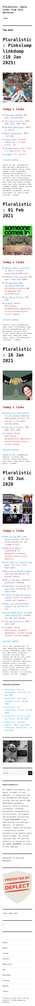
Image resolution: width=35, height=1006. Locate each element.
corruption (15, 457)
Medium (6, 986)
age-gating (20, 167)
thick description (23, 337)
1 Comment (15, 195)
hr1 (28, 329)
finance (14, 459)
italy (15, 184)
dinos (17, 175)
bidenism (14, 169)
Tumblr (6, 991)
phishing (6, 663)
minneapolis (18, 659)
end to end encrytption (20, 178)
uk (20, 672)
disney (14, 652)
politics (13, 663)
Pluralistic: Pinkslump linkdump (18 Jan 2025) (17, 51)
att (27, 646)
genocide (14, 180)
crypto (12, 171)
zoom (16, 674)
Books (5, 942)
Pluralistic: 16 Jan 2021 (17, 355)
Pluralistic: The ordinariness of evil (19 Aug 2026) (18, 710)
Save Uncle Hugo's (13, 548)
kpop (22, 657)
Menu (6, 18)
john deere (22, 184)
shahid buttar (19, 461)
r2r (15, 192)
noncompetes (7, 190)
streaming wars (13, 669)
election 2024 (26, 175)
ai (27, 167)
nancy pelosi (7, 461)
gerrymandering (15, 329)
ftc (4, 180)
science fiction (8, 667)
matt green (6, 188)
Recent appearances (13, 133)
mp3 (4, 331)
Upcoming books (11, 148)
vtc (11, 674)
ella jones (15, 655)
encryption (6, 178)
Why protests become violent (18, 571)
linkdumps (14, 186)
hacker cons (11, 182)
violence (6, 674)
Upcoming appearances (14, 127)
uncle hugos (27, 672)
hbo (11, 657)
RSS (4, 970)
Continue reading (10, 160)
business (21, 648)
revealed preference (21, 665)
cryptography (20, 171)
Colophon (8, 154)
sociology (6, 195)
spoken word (17, 335)
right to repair (23, 192)
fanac (22, 655)
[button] (17, 751)
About (5, 948)
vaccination (7, 339)
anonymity (6, 169)
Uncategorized (22, 165)
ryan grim (17, 331)
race (11, 665)
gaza (8, 180)
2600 (4, 167)
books (5, 648)
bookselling (12, 648)
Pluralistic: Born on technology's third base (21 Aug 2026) (18, 692)
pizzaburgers (17, 190)
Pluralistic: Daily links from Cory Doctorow (15, 10)
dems (12, 175)
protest (5, 665)
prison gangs (7, 192)
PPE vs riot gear (12, 580)
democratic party (9, 173)
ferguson (6, 657)
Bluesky (6, 980)
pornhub (26, 190)
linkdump (6, 186)
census (10, 327)
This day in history (14, 121)
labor (30, 184)
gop (24, 329)
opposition (26, 661)
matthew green (17, 188)
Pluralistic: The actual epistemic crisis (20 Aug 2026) (16, 701)
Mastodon (6, 975)
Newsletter (7, 964)
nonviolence (16, 661)
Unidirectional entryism (16, 277)
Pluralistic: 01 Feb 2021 (17, 210)
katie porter (23, 459)
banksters (6, 457)
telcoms (5, 672)
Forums (6, 953)
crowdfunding (14, 650)
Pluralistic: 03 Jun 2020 (17, 478)
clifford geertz (20, 327)
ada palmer (11, 167)
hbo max (17, 657)
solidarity (20, 667)
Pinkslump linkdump (13, 115)
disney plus (22, 652)
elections (6, 459)
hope (9, 184)
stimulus (12, 337)
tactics (23, 669)
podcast (9, 331)
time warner (14, 672)
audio (5, 327)
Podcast (6, 959)
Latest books (10, 139)
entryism (6, 329)
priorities (22, 663)
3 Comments (23, 674)
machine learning (25, 186)
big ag (21, 169)
